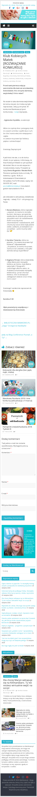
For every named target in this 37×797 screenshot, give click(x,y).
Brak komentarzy (18, 73)
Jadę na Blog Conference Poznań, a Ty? (17, 336)
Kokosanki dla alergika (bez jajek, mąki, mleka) (17, 371)
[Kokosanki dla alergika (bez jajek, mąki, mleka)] (18, 352)
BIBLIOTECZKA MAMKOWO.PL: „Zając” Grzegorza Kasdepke (16, 324)
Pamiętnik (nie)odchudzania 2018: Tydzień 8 (17, 428)
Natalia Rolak (19, 78)
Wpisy (27, 52)
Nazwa (5, 482)
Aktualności (7, 52)
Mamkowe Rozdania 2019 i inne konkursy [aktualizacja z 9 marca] (17, 399)
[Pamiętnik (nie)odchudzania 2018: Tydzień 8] (18, 408)
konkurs (5, 78)
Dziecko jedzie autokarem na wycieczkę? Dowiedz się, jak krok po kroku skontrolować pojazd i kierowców (18, 620)
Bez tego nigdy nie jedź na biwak (12, 646)
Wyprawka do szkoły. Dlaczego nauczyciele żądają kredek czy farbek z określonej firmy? (25, 713)
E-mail (5, 493)
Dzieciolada (13, 76)
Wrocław (18, 81)
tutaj (16, 112)
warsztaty (12, 81)
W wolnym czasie (18, 52)
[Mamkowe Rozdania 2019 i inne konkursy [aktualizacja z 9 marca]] (18, 380)
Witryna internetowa (10, 505)
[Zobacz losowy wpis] (33, 25)
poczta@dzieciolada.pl (11, 186)
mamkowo (12, 78)
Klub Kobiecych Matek (23, 76)
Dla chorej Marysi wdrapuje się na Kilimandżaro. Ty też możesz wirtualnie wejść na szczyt (17, 683)
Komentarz (7, 452)
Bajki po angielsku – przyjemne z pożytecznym (17, 626)
